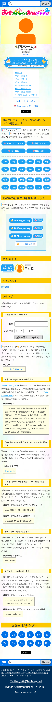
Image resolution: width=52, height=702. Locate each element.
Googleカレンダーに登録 (27, 105)
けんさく (46, 3)
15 (30, 179)
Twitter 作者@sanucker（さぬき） (26, 686)
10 (38, 169)
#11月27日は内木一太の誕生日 (26, 95)
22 (38, 187)
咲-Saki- (26, 54)
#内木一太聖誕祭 (21, 82)
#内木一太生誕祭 (21, 76)
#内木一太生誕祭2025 (23, 85)
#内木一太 (18, 72)
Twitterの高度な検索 (9, 385)
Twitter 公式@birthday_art (14, 673)
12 (5, 179)
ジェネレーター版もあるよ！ (26, 101)
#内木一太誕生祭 (21, 79)
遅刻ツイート (39, 143)
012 (14, 151)
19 (14, 187)
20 (22, 187)
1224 (39, 151)
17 (47, 179)
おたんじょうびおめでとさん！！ (26, 11)
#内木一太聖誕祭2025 (23, 92)
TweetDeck (10, 470)
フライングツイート (14, 143)
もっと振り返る (26, 244)
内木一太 (15, 369)
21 (30, 187)
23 (47, 187)
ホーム (4, 6)
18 (5, 187)
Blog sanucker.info (26, 692)
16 (38, 179)
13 (14, 179)
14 (22, 179)
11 (47, 169)
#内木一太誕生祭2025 (23, 88)
